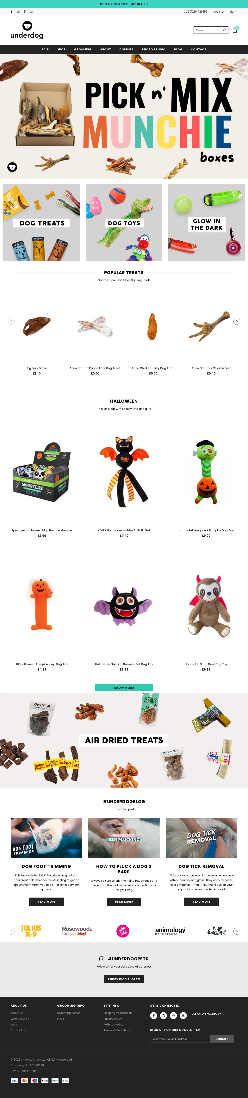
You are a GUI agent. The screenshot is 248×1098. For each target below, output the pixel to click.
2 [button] (121, 169)
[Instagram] (19, 11)
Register (219, 12)
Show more (124, 688)
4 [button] (131, 169)
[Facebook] (13, 11)
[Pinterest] (26, 11)
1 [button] (116, 169)
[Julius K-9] (31, 931)
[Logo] (27, 30)
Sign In (234, 12)
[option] (124, 116)
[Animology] (170, 931)
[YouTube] (32, 11)
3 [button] (126, 169)
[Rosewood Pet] (77, 931)
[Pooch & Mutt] (217, 931)
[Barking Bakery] (124, 931)
